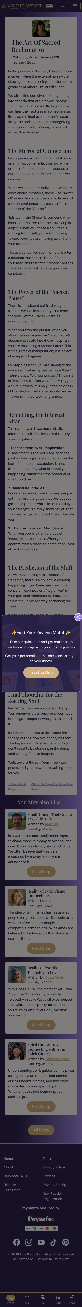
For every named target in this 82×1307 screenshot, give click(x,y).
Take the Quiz (41, 672)
